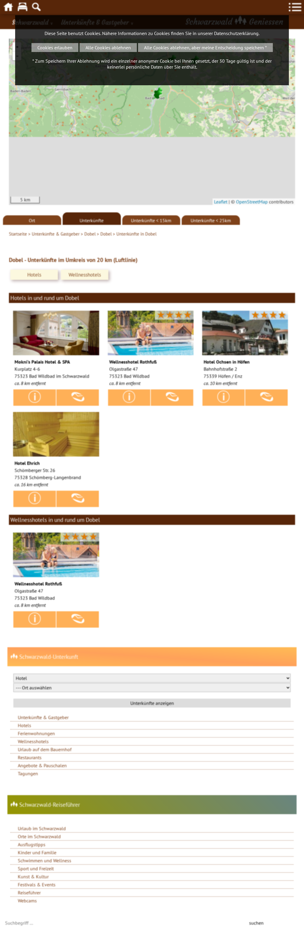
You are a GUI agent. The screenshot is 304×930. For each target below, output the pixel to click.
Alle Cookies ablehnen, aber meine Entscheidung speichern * (205, 47)
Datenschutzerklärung (236, 33)
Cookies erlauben (54, 47)
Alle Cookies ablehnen (108, 47)
